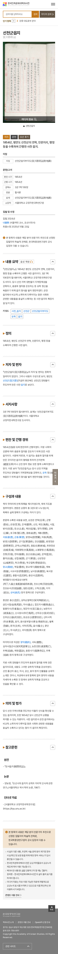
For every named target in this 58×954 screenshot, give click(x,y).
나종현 (6, 222)
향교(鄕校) (8, 567)
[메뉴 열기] (53, 4)
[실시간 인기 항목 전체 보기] (13, 21)
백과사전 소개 (8, 922)
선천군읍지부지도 (40, 311)
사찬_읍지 (16, 311)
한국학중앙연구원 (11, 915)
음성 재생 (24, 261)
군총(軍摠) (19, 537)
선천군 (26, 311)
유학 (14, 316)
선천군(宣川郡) (10, 380)
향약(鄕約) (25, 642)
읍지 (20, 316)
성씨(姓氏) (15, 592)
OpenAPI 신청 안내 (42, 922)
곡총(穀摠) (8, 537)
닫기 (52, 261)
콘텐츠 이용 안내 (12, 895)
